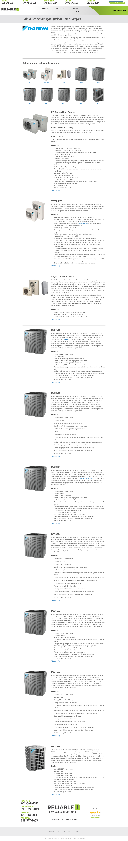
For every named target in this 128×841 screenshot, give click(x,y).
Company (74, 8)
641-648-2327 (8, 3)
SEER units (67, 339)
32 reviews (97, 815)
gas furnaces (83, 223)
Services (45, 8)
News (77, 12)
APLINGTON (25, 818)
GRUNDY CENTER (27, 807)
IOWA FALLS (5, 1)
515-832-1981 (93, 3)
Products (60, 8)
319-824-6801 (50, 3)
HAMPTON (26, 1)
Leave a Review (95, 817)
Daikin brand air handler (87, 478)
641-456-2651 (29, 3)
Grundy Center (49, 1)
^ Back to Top (55, 190)
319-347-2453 (71, 3)
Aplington (68, 1)
